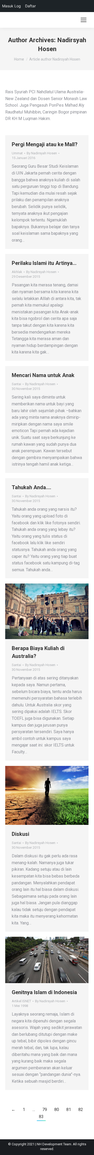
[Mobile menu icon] (83, 20)
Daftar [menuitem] (30, 6)
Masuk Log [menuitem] (11, 6)
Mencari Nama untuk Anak (43, 375)
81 (68, 1109)
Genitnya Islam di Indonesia (44, 992)
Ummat (17, 153)
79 (44, 1109)
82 (80, 1109)
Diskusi (20, 834)
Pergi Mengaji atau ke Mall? (45, 144)
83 (41, 1116)
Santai (16, 384)
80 (56, 1109)
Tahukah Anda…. (31, 487)
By (42, 153)
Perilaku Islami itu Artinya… (44, 263)
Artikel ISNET (21, 1001)
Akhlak (17, 272)
